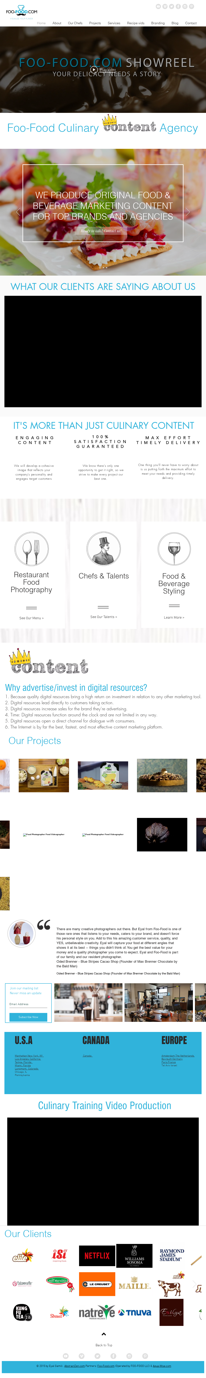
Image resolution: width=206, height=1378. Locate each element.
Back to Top (104, 1345)
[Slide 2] (103, 268)
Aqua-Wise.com (162, 1366)
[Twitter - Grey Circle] (171, 6)
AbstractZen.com (74, 1366)
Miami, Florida (23, 1065)
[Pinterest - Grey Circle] (191, 6)
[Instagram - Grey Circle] (184, 6)
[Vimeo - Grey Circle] (165, 6)
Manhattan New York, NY (29, 1056)
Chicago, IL (21, 1072)
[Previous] (18, 212)
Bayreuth (167, 1059)
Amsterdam (168, 1056)
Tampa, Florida (24, 1062)
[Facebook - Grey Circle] (178, 6)
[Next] (188, 212)
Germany (177, 1059)
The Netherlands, (185, 1056)
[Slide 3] (106, 267)
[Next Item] (194, 1284)
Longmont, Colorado (27, 1068)
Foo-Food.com (105, 1366)
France (172, 1062)
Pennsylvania (22, 1075)
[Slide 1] (99, 267)
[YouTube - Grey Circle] (158, 6)
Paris (165, 1062)
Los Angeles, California (28, 1059)
